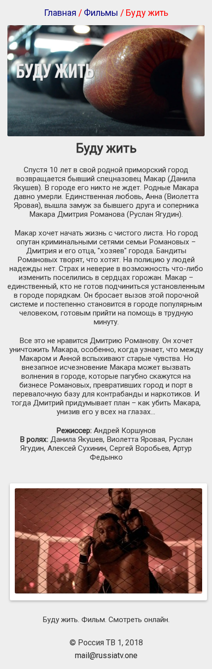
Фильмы (101, 12)
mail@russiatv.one (106, 655)
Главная (60, 12)
